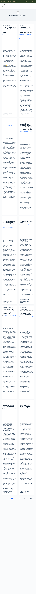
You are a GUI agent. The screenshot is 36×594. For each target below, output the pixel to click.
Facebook (25, 1)
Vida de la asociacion (23, 307)
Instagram (33, 1)
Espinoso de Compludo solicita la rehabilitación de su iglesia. (9, 122)
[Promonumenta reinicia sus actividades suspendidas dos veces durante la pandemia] (9, 414)
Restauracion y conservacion (8, 307)
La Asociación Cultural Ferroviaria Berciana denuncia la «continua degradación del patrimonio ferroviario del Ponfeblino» (9, 222)
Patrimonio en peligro (6, 25)
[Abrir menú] (34, 5)
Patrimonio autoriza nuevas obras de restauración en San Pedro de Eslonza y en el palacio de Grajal (9, 311)
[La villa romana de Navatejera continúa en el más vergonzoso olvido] (26, 230)
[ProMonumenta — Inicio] (5, 5)
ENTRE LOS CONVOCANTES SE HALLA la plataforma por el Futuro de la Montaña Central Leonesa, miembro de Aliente (9, 30)
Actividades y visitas (6, 402)
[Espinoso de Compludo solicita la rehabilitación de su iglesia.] (9, 130)
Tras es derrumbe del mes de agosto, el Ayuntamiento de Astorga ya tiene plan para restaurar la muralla (26, 405)
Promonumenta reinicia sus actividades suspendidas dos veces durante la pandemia (8, 405)
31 (24, 498)
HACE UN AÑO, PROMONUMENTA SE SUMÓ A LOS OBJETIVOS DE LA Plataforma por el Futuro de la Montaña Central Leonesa (26, 312)
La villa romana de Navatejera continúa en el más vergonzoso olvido (26, 221)
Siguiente (31, 498)
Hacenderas (22, 25)
